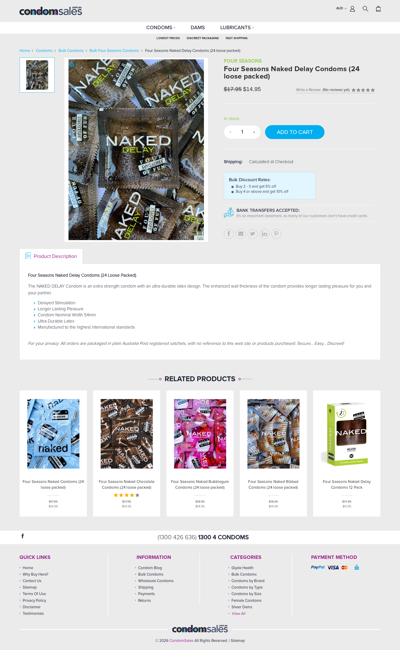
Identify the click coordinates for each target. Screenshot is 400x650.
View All (238, 614)
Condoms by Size (246, 594)
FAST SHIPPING (236, 38)
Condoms (160, 28)
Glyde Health (242, 568)
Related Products (200, 379)
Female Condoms (246, 601)
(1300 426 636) (178, 537)
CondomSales (181, 641)
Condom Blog (150, 568)
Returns (144, 601)
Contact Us (32, 581)
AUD (340, 8)
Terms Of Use (34, 594)
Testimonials (33, 614)
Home (24, 51)
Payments (146, 594)
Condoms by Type (246, 588)
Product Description (54, 256)
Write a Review (308, 90)
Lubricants (236, 28)
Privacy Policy (34, 601)
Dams (198, 28)
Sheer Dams (241, 607)
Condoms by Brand (248, 581)
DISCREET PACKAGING (203, 38)
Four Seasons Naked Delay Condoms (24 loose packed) (192, 51)
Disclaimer (32, 607)
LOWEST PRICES (168, 38)
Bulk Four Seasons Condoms (114, 51)
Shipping (145, 588)
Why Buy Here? (35, 575)
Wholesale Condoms (156, 581)
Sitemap (30, 588)
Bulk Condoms (71, 51)
